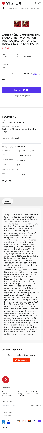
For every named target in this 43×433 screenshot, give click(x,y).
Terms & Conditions (33, 392)
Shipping (19, 394)
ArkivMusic (11, 412)
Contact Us (20, 395)
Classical (21, 174)
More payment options (21, 96)
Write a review (21, 360)
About (7, 201)
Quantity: (6, 79)
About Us (5, 392)
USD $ (5, 427)
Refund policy (7, 395)
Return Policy (7, 394)
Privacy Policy (17, 392)
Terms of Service (31, 394)
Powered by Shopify (6, 415)
